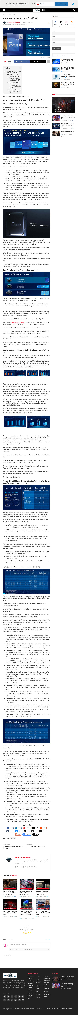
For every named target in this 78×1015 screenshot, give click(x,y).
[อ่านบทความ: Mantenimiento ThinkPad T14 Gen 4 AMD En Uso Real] (43, 904)
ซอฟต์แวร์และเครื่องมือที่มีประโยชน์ (47, 978)
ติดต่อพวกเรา (72, 1008)
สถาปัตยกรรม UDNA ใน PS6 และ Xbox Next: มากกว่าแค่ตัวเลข (26, 892)
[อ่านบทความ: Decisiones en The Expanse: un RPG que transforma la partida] (63, 105)
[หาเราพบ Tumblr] (4, 1000)
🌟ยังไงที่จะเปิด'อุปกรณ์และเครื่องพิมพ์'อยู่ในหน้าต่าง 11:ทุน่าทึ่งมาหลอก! (67, 61)
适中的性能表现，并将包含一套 (19, 322)
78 (65, 111)
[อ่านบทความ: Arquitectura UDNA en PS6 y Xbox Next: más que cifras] (27, 884)
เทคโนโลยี (13, 838)
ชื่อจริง (53, 31)
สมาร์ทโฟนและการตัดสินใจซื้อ (38, 996)
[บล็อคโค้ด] (25, 949)
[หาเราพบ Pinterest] (15, 996)
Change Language (61, 4)
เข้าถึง (48, 939)
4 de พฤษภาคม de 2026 (25, 896)
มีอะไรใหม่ (38, 976)
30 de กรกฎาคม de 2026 (67, 134)
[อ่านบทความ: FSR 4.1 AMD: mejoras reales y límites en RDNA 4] (10, 904)
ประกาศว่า (53, 1008)
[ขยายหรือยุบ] (20, 68)
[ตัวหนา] (10, 949)
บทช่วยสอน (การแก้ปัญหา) (46, 984)
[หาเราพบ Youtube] (19, 996)
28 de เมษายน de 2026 (41, 916)
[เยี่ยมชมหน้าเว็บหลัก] (36, 10)
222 (48, 916)
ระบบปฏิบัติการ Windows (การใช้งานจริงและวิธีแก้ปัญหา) (47, 992)
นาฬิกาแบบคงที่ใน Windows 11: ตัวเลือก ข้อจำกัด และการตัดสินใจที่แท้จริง (67, 69)
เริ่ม (4, 14)
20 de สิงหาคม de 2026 (58, 111)
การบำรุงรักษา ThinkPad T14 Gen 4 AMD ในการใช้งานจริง (43, 913)
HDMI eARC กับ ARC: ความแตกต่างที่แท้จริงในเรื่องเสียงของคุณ (9, 892)
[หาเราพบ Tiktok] (15, 1000)
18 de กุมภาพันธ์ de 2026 (25, 918)
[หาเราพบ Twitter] (8, 996)
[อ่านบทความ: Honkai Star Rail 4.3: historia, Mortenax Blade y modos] (56, 118)
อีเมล (53, 42)
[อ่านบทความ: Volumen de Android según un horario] (56, 133)
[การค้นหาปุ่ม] (74, 10)
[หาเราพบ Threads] (19, 1000)
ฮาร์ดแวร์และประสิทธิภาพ (11, 14)
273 (16, 916)
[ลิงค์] (27, 949)
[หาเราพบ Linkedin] (22, 996)
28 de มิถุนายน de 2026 (8, 896)
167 (32, 896)
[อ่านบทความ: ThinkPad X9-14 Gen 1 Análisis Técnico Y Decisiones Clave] (27, 904)
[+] (31, 949)
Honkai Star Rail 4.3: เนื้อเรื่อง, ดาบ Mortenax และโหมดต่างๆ (68, 117)
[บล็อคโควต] (23, 949)
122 (73, 128)
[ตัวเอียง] (12, 949)
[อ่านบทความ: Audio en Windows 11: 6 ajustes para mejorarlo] (56, 126)
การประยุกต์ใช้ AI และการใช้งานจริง (30, 996)
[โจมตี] (17, 949)
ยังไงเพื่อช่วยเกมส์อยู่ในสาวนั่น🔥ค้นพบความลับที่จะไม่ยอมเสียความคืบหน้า (67, 84)
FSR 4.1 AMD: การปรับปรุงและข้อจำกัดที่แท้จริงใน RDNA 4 (10, 913)
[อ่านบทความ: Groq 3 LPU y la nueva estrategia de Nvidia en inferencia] (43, 884)
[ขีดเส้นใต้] (14, 949)
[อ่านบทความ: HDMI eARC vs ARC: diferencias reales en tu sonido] (10, 884)
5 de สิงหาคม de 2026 (66, 128)
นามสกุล (54, 36)
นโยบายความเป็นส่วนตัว (62, 1008)
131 (16, 896)
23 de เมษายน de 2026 (41, 896)
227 (33, 918)
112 (63, 136)
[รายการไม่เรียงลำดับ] (21, 949)
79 (73, 120)
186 (48, 896)
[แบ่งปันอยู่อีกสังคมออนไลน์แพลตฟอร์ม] (48, 61)
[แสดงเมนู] (4, 10)
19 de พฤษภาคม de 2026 (27, 22)
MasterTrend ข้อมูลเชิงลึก (14, 22)
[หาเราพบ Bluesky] (22, 1000)
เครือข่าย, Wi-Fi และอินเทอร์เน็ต (38, 981)
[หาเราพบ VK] (8, 1000)
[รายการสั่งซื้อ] (19, 949)
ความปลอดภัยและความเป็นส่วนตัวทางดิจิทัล (39, 988)
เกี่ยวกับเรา (48, 1008)
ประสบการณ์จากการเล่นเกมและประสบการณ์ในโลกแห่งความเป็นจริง (31, 981)
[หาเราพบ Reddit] (12, 1000)
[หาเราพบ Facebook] (4, 996)
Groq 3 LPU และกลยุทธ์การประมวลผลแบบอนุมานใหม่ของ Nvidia (43, 892)
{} (29, 949)
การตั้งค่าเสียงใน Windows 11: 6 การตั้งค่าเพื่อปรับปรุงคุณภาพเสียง (67, 125)
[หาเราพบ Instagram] (12, 996)
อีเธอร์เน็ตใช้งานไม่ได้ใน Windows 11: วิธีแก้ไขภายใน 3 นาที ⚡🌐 (68, 76)
